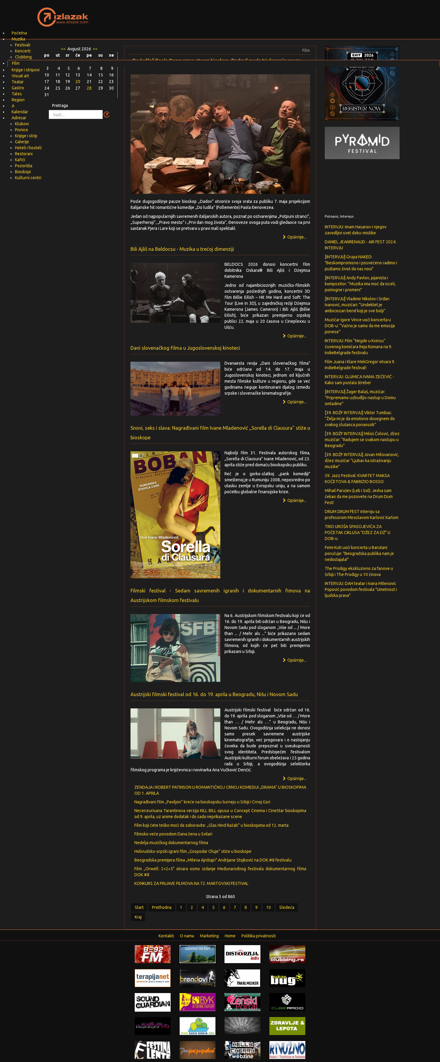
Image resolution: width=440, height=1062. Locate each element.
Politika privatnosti (259, 935)
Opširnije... (296, 237)
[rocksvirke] (242, 1024)
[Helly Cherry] (242, 1049)
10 (268, 907)
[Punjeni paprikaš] (198, 1049)
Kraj (138, 917)
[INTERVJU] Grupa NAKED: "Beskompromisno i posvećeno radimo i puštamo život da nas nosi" (361, 262)
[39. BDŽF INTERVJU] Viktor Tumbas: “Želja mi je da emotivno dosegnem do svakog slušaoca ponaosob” (360, 418)
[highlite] (153, 1025)
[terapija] (153, 977)
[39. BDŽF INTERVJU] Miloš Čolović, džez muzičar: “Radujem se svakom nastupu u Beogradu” (362, 439)
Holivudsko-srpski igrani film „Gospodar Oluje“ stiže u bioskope (192, 851)
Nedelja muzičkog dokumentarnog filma (171, 842)
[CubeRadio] (287, 1001)
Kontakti (166, 935)
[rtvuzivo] (287, 1049)
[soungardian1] (153, 1002)
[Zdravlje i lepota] (287, 1025)
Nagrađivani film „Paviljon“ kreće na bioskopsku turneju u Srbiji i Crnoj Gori (202, 801)
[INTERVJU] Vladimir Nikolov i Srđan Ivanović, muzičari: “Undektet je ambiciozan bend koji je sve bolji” (357, 304)
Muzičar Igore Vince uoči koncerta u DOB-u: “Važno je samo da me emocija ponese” (360, 325)
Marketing (209, 935)
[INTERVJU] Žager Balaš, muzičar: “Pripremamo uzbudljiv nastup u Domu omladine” (360, 397)
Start (139, 907)
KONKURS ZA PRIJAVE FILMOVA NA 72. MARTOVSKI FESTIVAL (191, 883)
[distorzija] (242, 953)
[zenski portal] (242, 1001)
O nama (187, 935)
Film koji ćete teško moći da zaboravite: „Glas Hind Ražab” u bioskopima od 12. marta (211, 825)
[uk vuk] (198, 1001)
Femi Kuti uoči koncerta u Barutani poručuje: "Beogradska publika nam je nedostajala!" (359, 553)
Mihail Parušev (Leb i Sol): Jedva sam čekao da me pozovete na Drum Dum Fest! (359, 496)
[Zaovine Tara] (198, 953)
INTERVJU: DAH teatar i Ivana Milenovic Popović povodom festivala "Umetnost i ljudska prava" (361, 589)
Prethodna (162, 907)
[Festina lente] (153, 1049)
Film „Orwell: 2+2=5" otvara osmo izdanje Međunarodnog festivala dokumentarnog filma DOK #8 (220, 871)
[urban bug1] (287, 977)
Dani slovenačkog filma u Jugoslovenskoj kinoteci (185, 348)
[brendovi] (198, 977)
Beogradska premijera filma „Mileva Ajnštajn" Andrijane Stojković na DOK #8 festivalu (213, 860)
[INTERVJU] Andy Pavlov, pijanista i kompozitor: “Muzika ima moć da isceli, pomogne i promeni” (360, 283)
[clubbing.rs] (287, 953)
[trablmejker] (242, 977)
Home (230, 935)
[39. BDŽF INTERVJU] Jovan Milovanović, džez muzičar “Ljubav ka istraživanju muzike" (362, 460)
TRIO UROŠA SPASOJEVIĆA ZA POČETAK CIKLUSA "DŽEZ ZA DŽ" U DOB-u (357, 532)
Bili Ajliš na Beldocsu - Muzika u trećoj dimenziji (182, 249)
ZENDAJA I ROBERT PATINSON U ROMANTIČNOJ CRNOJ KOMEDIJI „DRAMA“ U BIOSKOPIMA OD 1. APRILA (220, 790)
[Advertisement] (291, 13)
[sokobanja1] (198, 1025)
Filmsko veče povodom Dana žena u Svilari (173, 834)
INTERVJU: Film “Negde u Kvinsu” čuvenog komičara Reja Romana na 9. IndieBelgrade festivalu (358, 346)
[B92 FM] (153, 953)
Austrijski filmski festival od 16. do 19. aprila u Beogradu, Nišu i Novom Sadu (214, 694)
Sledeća (286, 907)
